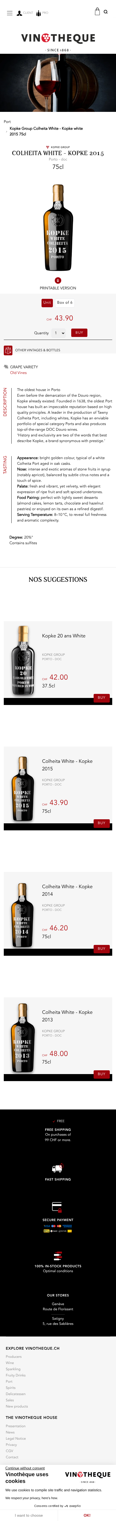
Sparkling (13, 1369)
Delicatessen (16, 1394)
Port (9, 1382)
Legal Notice (16, 1439)
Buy (79, 333)
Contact (12, 1457)
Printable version (58, 288)
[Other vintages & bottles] (8, 351)
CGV (9, 1451)
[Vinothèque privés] (58, 42)
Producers (14, 1357)
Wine (10, 1363)
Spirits (11, 1388)
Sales (10, 1400)
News (10, 1433)
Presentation (16, 1426)
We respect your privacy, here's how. (31, 1498)
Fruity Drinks (16, 1376)
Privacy (11, 1445)
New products (17, 1407)
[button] (105, 12)
